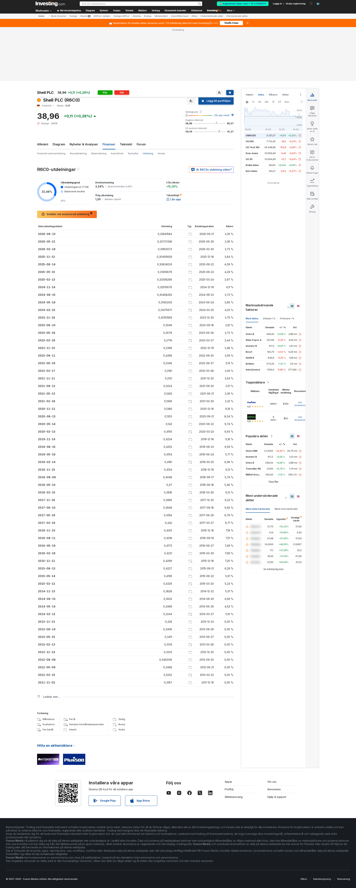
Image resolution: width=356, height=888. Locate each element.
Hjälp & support (276, 796)
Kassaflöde (117, 153)
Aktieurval (196, 10)
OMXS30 (251, 135)
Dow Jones (252, 153)
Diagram (59, 144)
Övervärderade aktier (237, 16)
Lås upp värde (222, 115)
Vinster (161, 153)
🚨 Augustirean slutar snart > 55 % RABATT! (242, 3)
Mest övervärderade (286, 509)
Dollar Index (252, 165)
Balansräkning (98, 153)
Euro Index (251, 171)
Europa (147, 16)
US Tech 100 (252, 147)
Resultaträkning (78, 153)
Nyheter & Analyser (84, 144)
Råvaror (273, 94)
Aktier (41, 16)
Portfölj (229, 789)
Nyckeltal (133, 153)
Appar (228, 781)
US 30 (249, 159)
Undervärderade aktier (211, 16)
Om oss (271, 781)
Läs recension (299, 404)
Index (261, 94)
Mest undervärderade (258, 509)
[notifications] (311, 3)
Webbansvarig (234, 796)
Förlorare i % (287, 318)
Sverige (73, 16)
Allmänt (42, 144)
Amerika (137, 16)
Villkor (303, 879)
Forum (141, 144)
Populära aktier (257, 436)
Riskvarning (343, 879)
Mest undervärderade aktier (262, 498)
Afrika (194, 16)
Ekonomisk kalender (175, 10)
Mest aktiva (252, 318)
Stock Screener (58, 16)
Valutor (249, 94)
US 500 (250, 141)
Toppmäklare (255, 382)
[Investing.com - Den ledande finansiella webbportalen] (50, 3)
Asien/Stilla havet (179, 16)
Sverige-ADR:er (121, 16)
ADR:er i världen (102, 16)
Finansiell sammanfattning (51, 153)
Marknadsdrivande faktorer (259, 307)
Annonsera (274, 789)
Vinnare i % (269, 318)
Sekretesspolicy (322, 879)
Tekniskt (126, 144)
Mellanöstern (161, 16)
